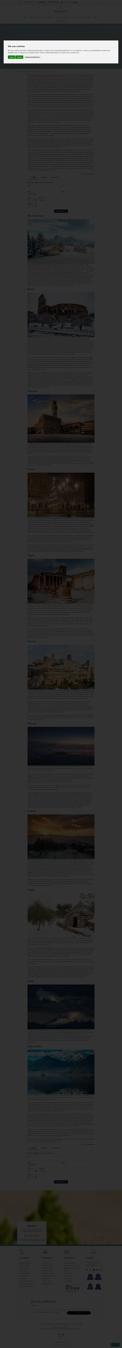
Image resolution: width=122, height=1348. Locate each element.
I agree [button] (11, 57)
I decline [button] (19, 57)
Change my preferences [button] (32, 57)
